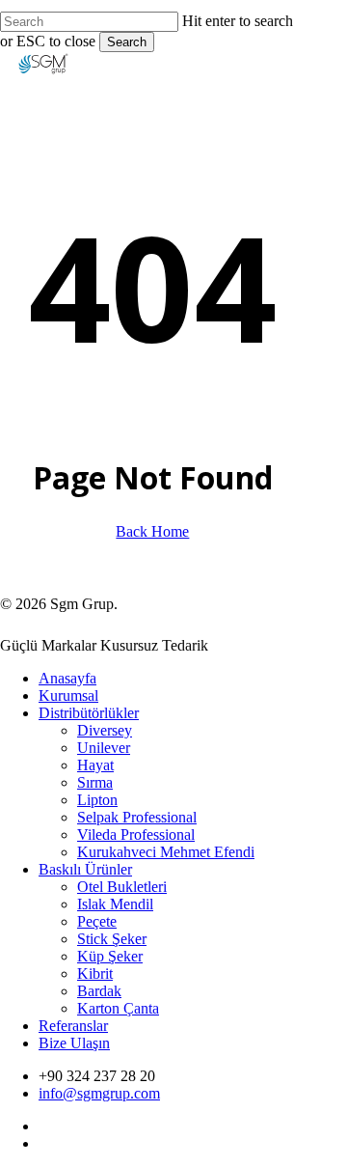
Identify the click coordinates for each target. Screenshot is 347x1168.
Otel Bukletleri (122, 886)
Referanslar (73, 1025)
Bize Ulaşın (74, 1043)
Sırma (95, 782)
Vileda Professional (136, 834)
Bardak (99, 991)
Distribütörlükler (89, 713)
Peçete (97, 921)
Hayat (95, 765)
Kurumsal (68, 695)
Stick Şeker (112, 939)
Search (127, 42)
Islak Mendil (115, 904)
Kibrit (95, 973)
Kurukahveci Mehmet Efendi (165, 852)
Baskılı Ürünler (85, 869)
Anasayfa (67, 678)
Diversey (104, 730)
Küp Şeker (110, 956)
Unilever (103, 747)
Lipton (97, 800)
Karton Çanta (118, 1008)
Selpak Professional (137, 817)
